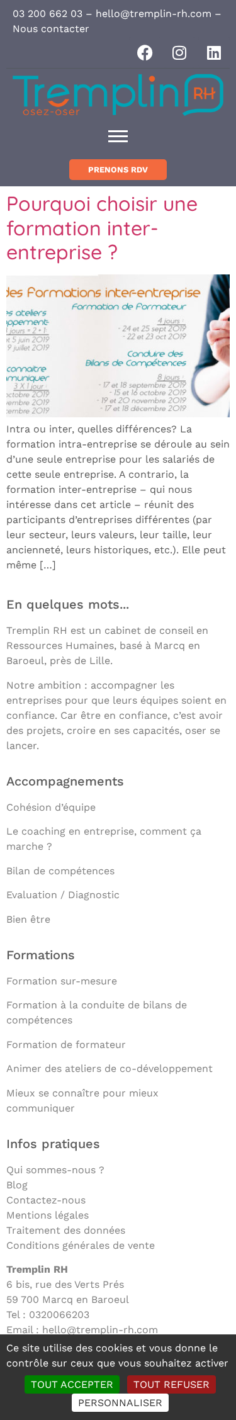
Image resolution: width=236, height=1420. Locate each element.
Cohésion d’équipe (51, 807)
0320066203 (59, 1315)
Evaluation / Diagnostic (63, 895)
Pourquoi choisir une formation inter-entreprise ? (102, 227)
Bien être (28, 919)
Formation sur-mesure (61, 981)
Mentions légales (47, 1215)
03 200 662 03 (47, 14)
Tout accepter (72, 1384)
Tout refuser (171, 1384)
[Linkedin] (214, 52)
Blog (17, 1185)
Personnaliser (120, 1403)
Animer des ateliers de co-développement (109, 1068)
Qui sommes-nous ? (55, 1170)
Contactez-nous (46, 1200)
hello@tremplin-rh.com (153, 14)
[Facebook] (144, 52)
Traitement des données (65, 1230)
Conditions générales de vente (80, 1245)
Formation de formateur (66, 1045)
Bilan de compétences (60, 871)
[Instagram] (179, 52)
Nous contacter (51, 29)
